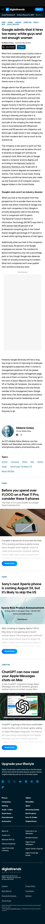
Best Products (31, 813)
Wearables (30, 802)
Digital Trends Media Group (13, 908)
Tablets (28, 798)
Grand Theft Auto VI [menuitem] (8, 15)
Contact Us (6, 835)
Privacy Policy (30, 886)
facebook (17, 435)
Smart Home (6, 813)
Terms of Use (6, 901)
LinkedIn (37, 781)
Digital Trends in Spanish (34, 849)
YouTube (20, 781)
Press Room (30, 891)
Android (4, 462)
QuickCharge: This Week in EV (21, 467)
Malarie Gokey (9, 43)
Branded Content (32, 838)
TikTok (26, 781)
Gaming (5, 806)
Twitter (14, 781)
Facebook (3, 781)
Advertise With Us (8, 839)
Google (4, 467)
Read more (9, 563)
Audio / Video (7, 809)
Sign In (38, 9)
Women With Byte (8, 471)
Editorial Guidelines (8, 844)
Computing (15, 462)
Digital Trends (13, 12)
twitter (21, 435)
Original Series (31, 821)
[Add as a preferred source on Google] (9, 47)
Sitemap (28, 896)
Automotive (6, 821)
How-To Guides (31, 817)
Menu (3, 9)
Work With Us (6, 891)
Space (28, 806)
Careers (5, 886)
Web (32, 462)
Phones (5, 798)
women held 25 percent (17, 225)
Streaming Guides (32, 809)
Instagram (9, 781)
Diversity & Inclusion (9, 896)
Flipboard (3, 787)
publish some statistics (28, 67)
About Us (5, 831)
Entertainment (7, 817)
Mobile (24, 462)
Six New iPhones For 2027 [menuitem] (25, 15)
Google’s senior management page (26, 373)
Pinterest (32, 781)
